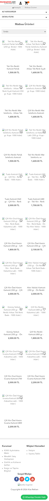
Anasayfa (17, 7)
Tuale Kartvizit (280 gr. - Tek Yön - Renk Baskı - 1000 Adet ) (36, 201)
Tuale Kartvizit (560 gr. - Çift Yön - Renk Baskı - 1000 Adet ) (13, 201)
